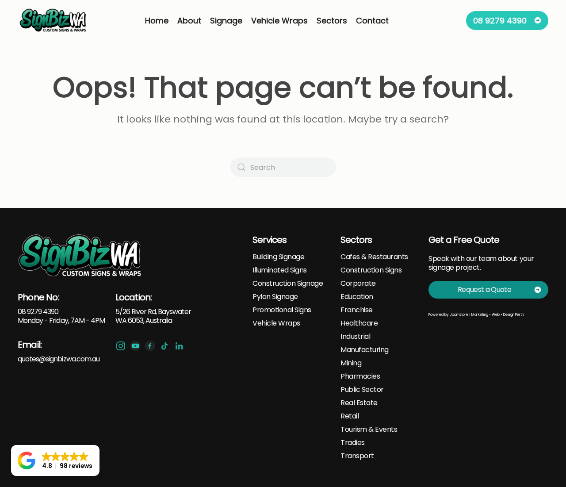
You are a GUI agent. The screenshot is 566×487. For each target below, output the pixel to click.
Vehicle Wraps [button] (279, 20)
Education (356, 296)
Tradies (352, 442)
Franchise (356, 310)
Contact (372, 20)
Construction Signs (371, 270)
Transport (357, 456)
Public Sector (362, 389)
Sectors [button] (332, 20)
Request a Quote (484, 289)
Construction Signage (287, 283)
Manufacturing (364, 349)
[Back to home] (53, 20)
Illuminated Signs (279, 270)
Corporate (358, 283)
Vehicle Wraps (276, 323)
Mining (350, 363)
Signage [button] (226, 20)
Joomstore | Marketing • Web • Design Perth (487, 314)
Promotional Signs (281, 310)
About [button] (189, 20)
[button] (55, 460)
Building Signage (278, 257)
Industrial (355, 336)
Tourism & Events (368, 429)
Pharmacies (360, 376)
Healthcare (359, 323)
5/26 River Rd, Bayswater (153, 312)
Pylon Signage (275, 296)
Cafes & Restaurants (374, 257)
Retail (349, 416)
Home (156, 20)
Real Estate (359, 403)
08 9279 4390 (500, 20)
